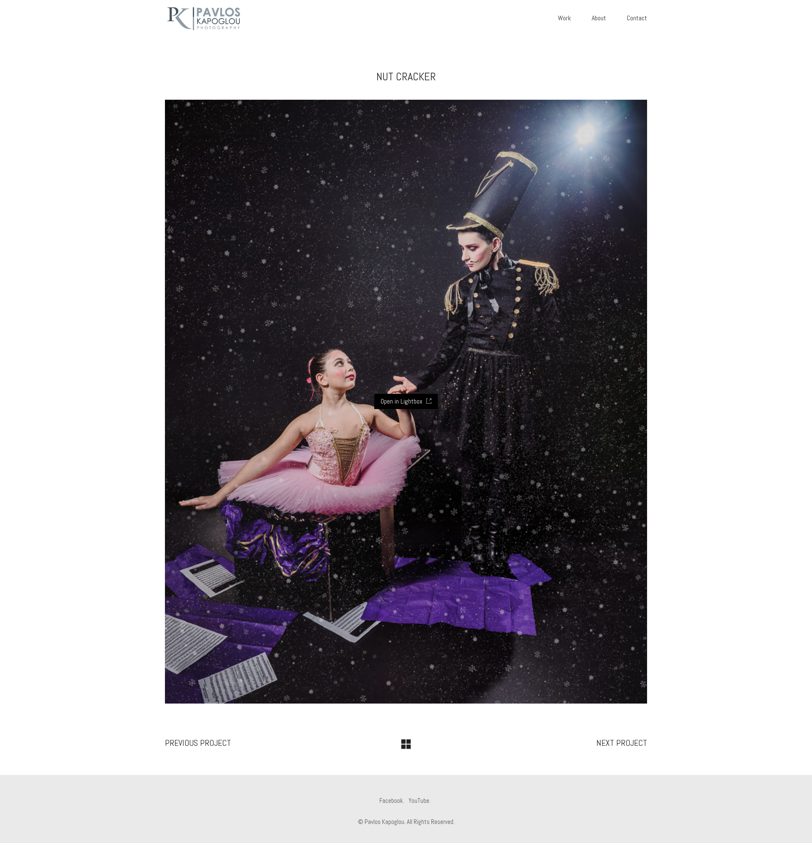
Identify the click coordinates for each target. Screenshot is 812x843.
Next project (621, 742)
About (599, 18)
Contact (637, 18)
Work (564, 18)
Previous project (198, 742)
